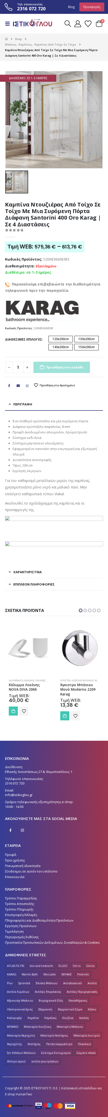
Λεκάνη (84, 1018)
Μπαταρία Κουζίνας (37, 1026)
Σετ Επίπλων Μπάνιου (21, 1053)
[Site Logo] (30, 24)
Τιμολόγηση (14, 931)
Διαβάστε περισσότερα (64, 715)
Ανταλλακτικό (72, 983)
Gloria (90, 966)
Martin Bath (30, 974)
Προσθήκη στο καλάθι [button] (13, 715)
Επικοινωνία (14, 877)
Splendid (24, 983)
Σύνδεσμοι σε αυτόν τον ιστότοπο (31, 871)
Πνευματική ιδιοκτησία (22, 865)
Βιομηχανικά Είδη (51, 1000)
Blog (71, 7)
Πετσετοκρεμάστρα (59, 1044)
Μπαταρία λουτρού (87, 1035)
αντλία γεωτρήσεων (44, 1061)
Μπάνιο (88, 680)
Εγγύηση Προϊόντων (20, 926)
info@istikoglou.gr (19, 795)
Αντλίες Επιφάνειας (48, 992)
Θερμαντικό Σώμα (70, 1009)
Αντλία (92, 983)
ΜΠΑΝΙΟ (12, 1026)
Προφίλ (10, 854)
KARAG (11, 974)
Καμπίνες (50, 1018)
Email (18, 386)
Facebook (9, 386)
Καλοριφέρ (14, 1018)
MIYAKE (67, 974)
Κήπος (92, 1009)
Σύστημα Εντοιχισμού (56, 1053)
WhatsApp (27, 386)
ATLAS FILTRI (15, 966)
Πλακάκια (84, 1044)
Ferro (76, 966)
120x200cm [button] (60, 339)
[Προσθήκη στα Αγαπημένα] (23, 715)
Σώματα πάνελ (86, 1053)
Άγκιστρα (14, 680)
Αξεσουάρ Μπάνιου (31, 680)
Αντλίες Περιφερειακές (82, 992)
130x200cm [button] (86, 339)
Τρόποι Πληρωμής (19, 909)
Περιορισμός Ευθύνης (22, 937)
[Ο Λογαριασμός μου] (78, 23)
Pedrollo (83, 974)
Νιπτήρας (34, 1044)
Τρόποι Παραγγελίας (21, 898)
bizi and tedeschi (41, 966)
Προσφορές (91, 7)
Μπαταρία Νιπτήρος (54, 1035)
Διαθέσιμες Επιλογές (23, 339)
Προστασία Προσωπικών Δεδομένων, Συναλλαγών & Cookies (52, 942)
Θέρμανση (45, 1009)
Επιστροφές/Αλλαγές (21, 915)
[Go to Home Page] (6, 39)
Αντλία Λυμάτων (18, 992)
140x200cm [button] (60, 347)
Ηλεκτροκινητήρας (20, 1009)
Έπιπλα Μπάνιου (47, 983)
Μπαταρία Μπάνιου (70, 1026)
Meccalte (49, 974)
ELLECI (63, 966)
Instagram (22, 830)
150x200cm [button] (86, 347)
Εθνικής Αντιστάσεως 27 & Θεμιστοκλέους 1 (38, 771)
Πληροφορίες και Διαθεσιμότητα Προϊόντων (39, 920)
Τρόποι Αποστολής (19, 903)
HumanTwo (24, 1094)
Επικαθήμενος (78, 1000)
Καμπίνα (33, 1018)
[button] (9, 23)
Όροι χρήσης (15, 860)
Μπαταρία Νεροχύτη (21, 1035)
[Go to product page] (28, 648)
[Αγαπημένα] (88, 23)
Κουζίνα (67, 1018)
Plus (10, 983)
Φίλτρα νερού (16, 1061)
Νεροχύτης (14, 1044)
